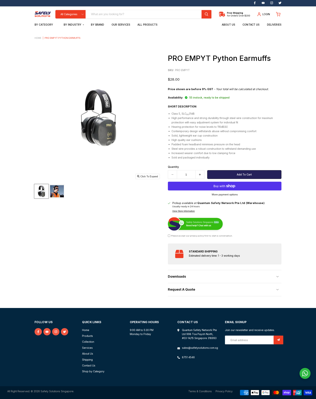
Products (87, 335)
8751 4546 (188, 357)
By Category (44, 24)
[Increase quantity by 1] (200, 174)
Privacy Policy (224, 391)
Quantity (173, 166)
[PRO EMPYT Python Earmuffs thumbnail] (41, 191)
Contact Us (250, 24)
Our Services (121, 24)
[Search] (206, 14)
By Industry (73, 24)
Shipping (87, 359)
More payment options (225, 194)
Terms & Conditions (200, 391)
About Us (228, 24)
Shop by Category (93, 371)
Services (87, 347)
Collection (88, 341)
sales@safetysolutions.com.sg (200, 347)
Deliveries (274, 24)
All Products (147, 24)
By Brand (97, 24)
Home (38, 38)
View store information (183, 211)
